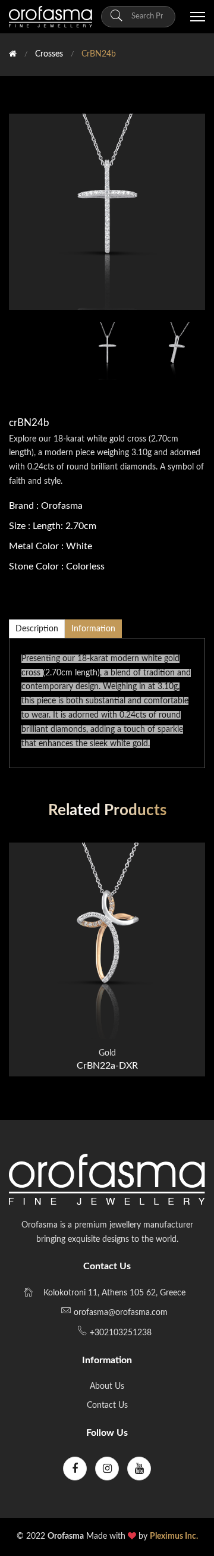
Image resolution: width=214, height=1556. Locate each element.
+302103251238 (119, 1333)
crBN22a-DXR (107, 1065)
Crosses (49, 54)
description (36, 629)
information (93, 629)
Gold (107, 1053)
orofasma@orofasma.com (121, 1312)
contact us (107, 1405)
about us (107, 1386)
